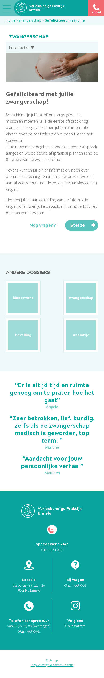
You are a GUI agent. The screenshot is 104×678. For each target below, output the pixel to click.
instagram (78, 626)
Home (10, 20)
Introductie (18, 47)
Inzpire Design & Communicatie (52, 665)
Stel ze (77, 225)
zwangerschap (30, 20)
